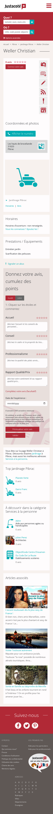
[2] (39, 317)
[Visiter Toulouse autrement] (26, 638)
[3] (42, 317)
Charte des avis (8, 765)
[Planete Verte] (10, 480)
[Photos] (27, 177)
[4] (44, 317)
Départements (20, 802)
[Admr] (10, 526)
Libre (20, 298)
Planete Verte (22, 477)
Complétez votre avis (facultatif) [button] (21, 391)
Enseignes (19, 805)
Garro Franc (21, 489)
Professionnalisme (17, 354)
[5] (46, 317)
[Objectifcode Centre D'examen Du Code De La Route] (10, 558)
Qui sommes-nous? (9, 749)
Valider (15, 435)
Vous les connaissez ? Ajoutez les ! (22, 229)
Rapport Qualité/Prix (18, 372)
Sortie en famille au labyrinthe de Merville (26, 686)
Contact (5, 746)
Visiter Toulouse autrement (19, 650)
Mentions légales (8, 769)
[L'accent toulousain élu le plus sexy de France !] (26, 596)
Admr (18, 520)
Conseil (10, 335)
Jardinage (36, 453)
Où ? (6, 27)
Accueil (6, 44)
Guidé (10, 298)
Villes (17, 799)
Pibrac (14, 44)
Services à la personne (16, 458)
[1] (37, 317)
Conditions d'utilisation (11, 756)
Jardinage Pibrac (26, 44)
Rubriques (19, 795)
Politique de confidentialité (12, 759)
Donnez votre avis (15, 66)
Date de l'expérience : (16, 398)
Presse (4, 752)
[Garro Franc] (10, 492)
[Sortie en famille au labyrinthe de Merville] (26, 674)
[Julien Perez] (10, 542)
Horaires (10, 205)
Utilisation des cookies (10, 762)
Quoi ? (7, 17)
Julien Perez (21, 537)
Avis (19, 205)
